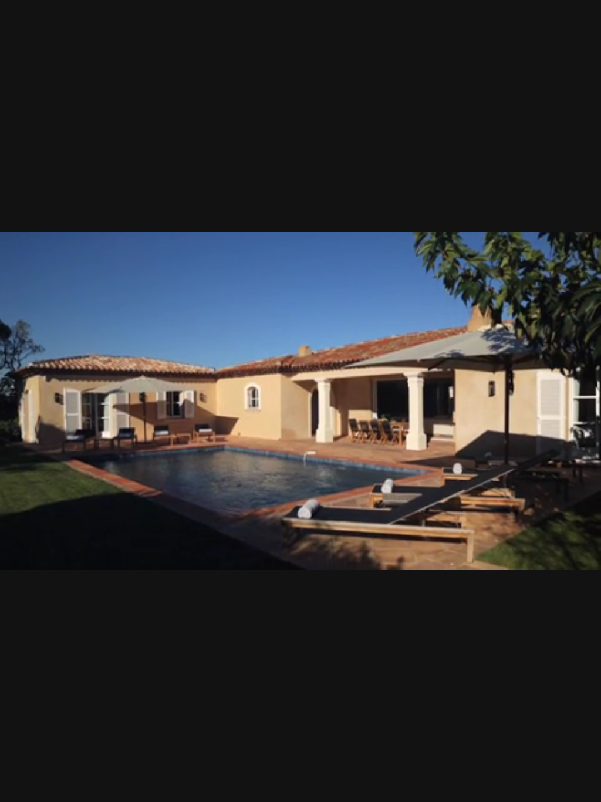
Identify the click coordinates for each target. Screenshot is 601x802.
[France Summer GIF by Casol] (300, 401)
